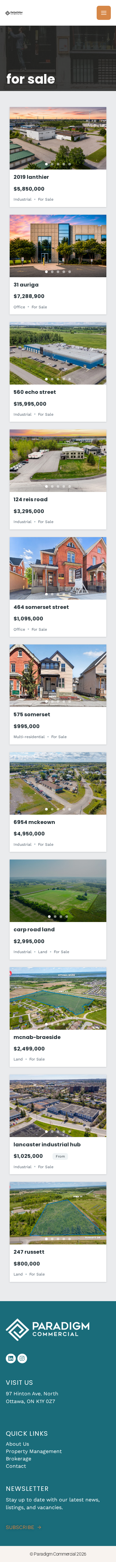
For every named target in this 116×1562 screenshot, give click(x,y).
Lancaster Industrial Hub (47, 1144)
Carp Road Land (34, 929)
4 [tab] (64, 164)
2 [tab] (52, 164)
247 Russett (29, 1252)
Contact (16, 1466)
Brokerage (18, 1459)
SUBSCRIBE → (23, 1527)
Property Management (34, 1451)
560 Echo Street (35, 392)
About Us (17, 1444)
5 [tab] (69, 164)
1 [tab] (46, 164)
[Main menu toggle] (104, 13)
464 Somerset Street (41, 607)
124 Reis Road (31, 499)
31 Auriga (26, 284)
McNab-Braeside (37, 1037)
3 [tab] (58, 164)
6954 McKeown (34, 822)
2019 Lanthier (31, 177)
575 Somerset (32, 714)
